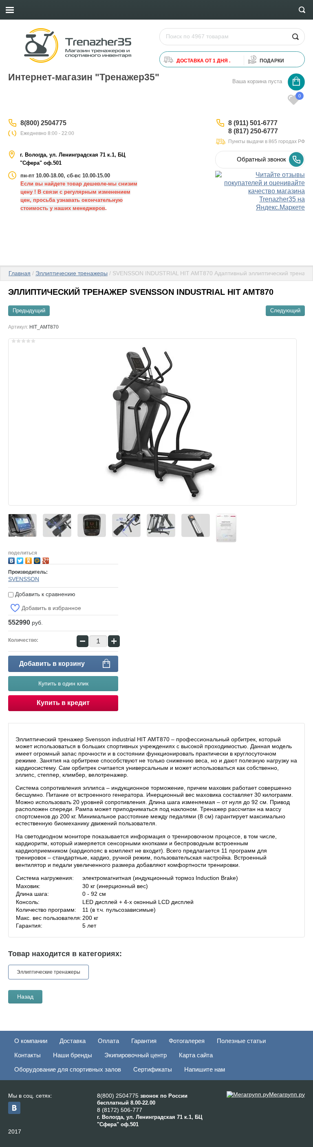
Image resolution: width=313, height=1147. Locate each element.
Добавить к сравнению (44, 594)
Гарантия (143, 1040)
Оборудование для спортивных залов (67, 1069)
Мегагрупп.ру (287, 1094)
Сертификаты (152, 1069)
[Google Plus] (46, 559)
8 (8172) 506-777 (119, 1110)
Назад (25, 996)
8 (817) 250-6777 (253, 131)
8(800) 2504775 (43, 122)
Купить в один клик (63, 683)
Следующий (285, 310)
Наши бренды (72, 1055)
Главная (20, 273)
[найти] (295, 37)
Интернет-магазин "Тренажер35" (83, 77)
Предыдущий (29, 310)
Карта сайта (196, 1055)
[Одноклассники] (29, 559)
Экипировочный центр (135, 1055)
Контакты (27, 1055)
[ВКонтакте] (12, 559)
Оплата (108, 1040)
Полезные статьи (241, 1040)
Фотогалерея (187, 1040)
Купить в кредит (63, 702)
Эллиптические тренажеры (71, 273)
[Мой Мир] (38, 559)
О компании (30, 1040)
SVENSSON (23, 579)
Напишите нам (204, 1069)
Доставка (73, 1040)
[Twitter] (21, 559)
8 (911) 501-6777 (253, 122)
